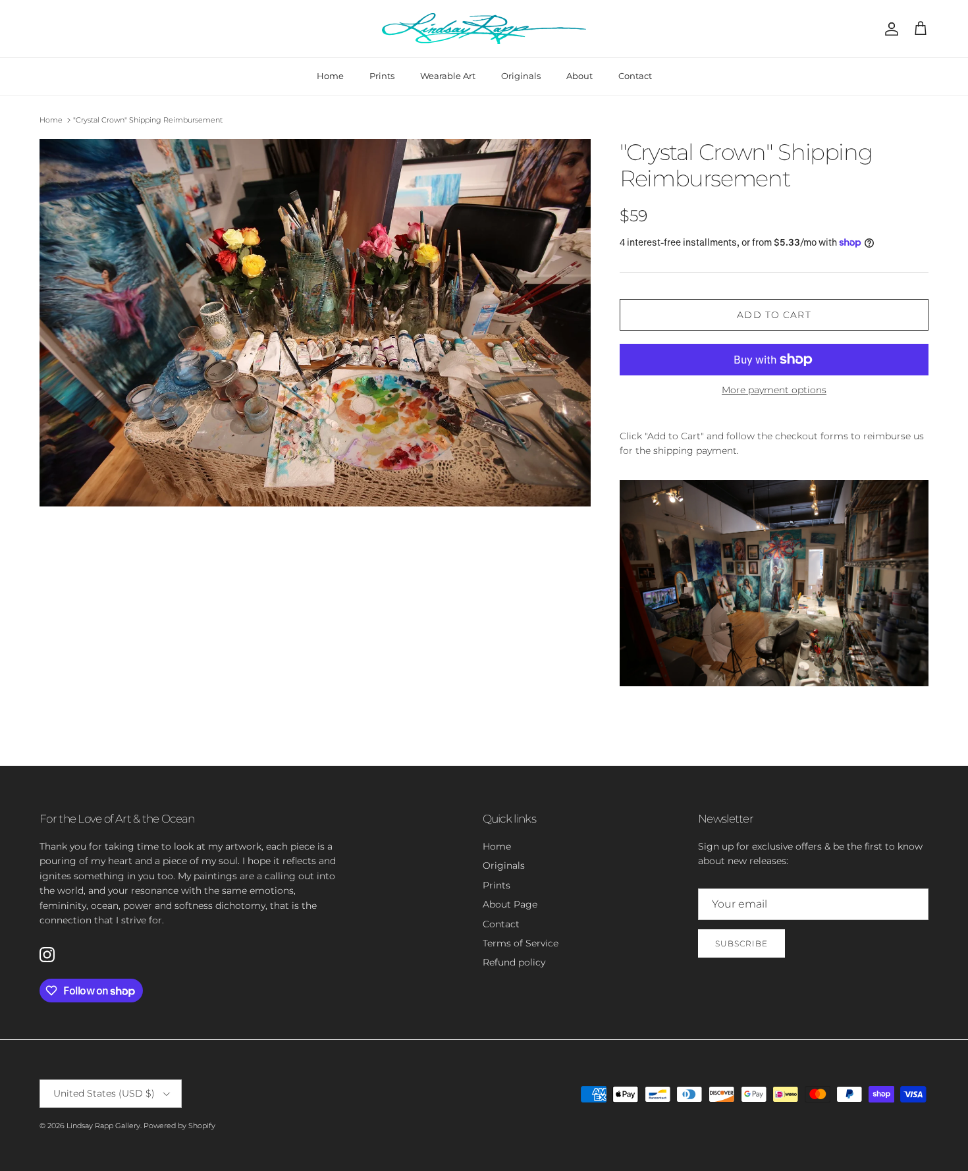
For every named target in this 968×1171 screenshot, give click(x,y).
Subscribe (741, 943)
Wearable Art (447, 75)
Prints (381, 75)
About (579, 75)
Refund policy (514, 962)
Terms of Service (520, 943)
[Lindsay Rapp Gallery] (484, 28)
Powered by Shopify (179, 1125)
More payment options (774, 390)
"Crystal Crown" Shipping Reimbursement (148, 119)
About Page (510, 904)
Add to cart (774, 315)
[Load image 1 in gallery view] (315, 322)
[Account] (889, 29)
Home (330, 75)
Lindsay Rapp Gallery (103, 1125)
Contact (635, 75)
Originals (521, 75)
